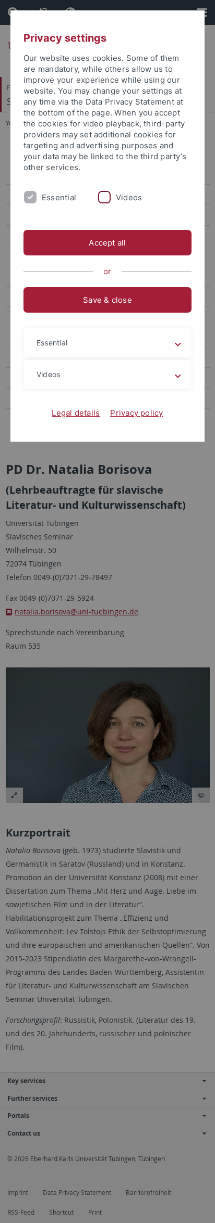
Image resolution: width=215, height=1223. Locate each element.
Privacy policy (136, 413)
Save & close (107, 300)
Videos (129, 197)
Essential (59, 197)
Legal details (76, 413)
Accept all (107, 243)
